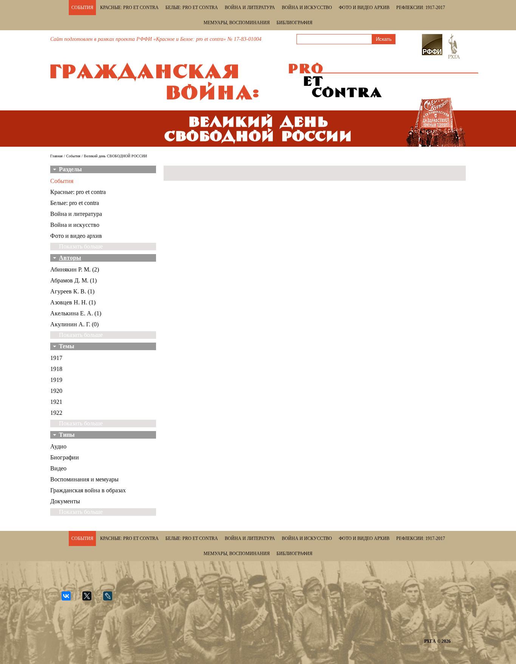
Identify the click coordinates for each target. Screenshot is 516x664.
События (82, 7)
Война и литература (250, 7)
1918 (56, 369)
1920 (56, 391)
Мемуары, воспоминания (237, 22)
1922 (56, 413)
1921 (56, 402)
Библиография (294, 22)
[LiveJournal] (111, 599)
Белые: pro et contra (191, 7)
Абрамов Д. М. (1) (73, 280)
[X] (90, 599)
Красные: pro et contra (129, 7)
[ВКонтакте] (69, 599)
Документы (65, 501)
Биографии (64, 457)
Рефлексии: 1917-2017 (420, 7)
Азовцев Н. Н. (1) (73, 302)
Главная (56, 156)
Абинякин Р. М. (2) (74, 269)
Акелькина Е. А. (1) (75, 313)
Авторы (70, 257)
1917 (56, 358)
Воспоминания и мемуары (84, 479)
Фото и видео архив (364, 7)
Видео (58, 468)
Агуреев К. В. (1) (72, 291)
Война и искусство (307, 7)
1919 (56, 380)
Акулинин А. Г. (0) (74, 324)
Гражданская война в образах (88, 490)
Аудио (58, 446)
